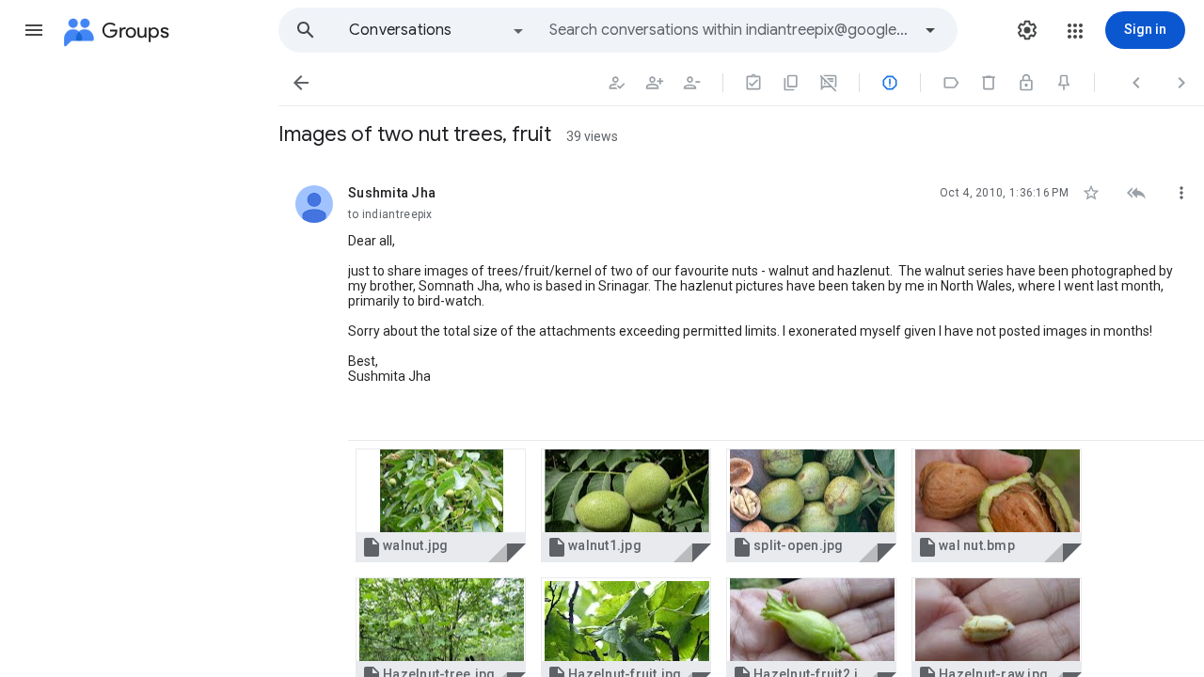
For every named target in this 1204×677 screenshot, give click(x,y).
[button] (33, 30)
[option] (437, 30)
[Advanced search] (930, 30)
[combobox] (729, 30)
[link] (441, 505)
